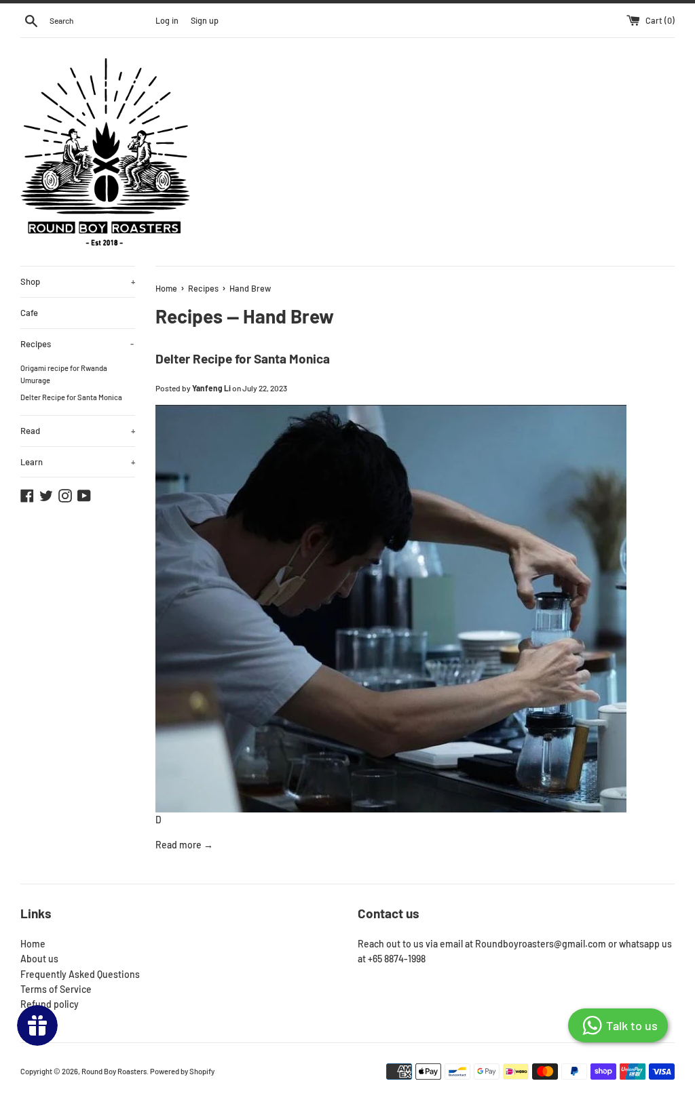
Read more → (184, 844)
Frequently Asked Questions (80, 974)
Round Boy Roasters (114, 1071)
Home (32, 943)
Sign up (205, 20)
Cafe (29, 312)
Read (77, 430)
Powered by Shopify (182, 1071)
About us (39, 958)
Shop (77, 281)
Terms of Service (56, 989)
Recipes (77, 343)
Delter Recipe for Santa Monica (71, 397)
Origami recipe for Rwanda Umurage (63, 374)
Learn (77, 461)
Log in (167, 20)
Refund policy (49, 1004)
